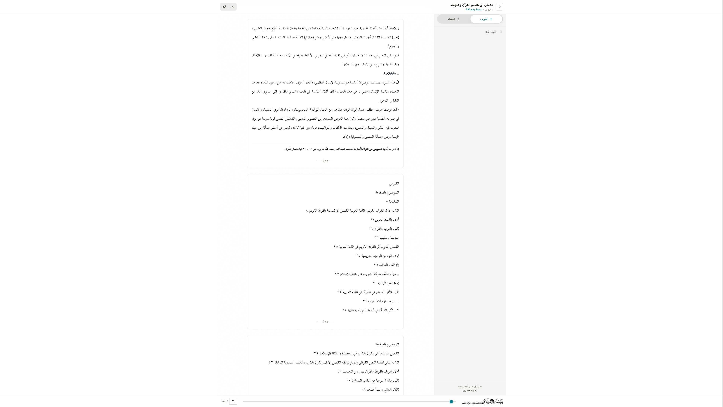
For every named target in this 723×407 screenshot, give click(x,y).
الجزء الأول (490, 32)
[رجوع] (499, 7)
